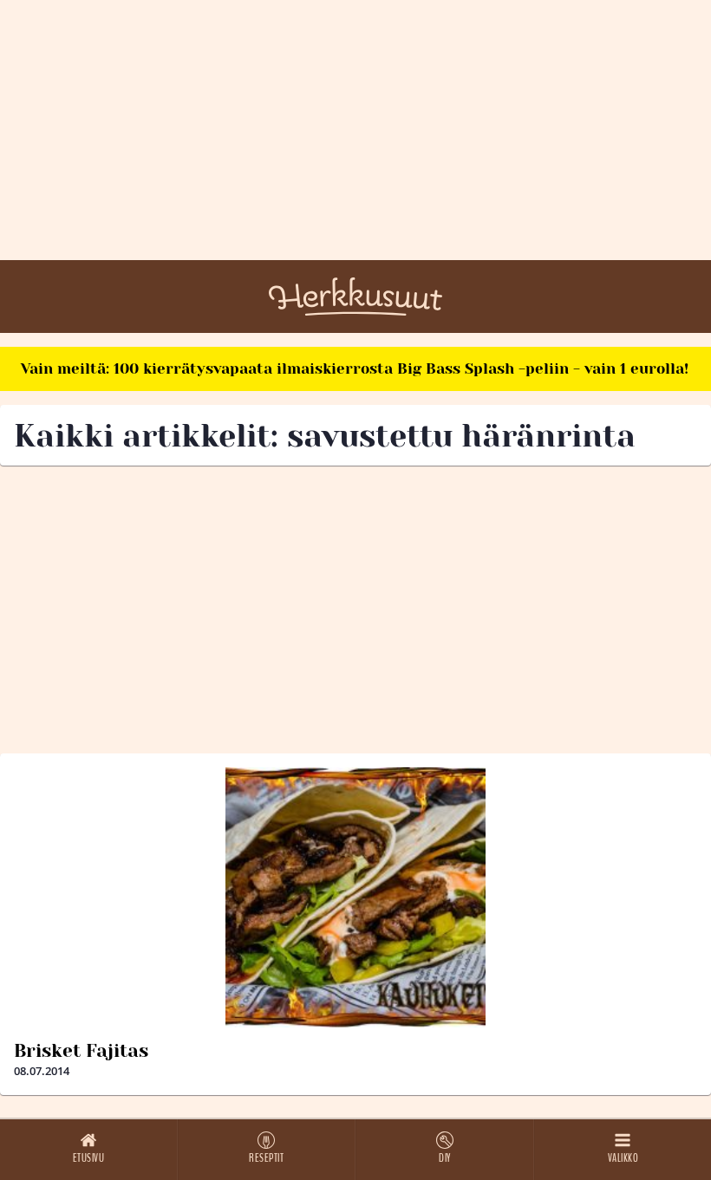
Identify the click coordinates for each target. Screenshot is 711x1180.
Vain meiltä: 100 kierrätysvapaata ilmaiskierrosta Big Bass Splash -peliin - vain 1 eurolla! (354, 368)
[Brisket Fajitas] (355, 897)
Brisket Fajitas (81, 1050)
